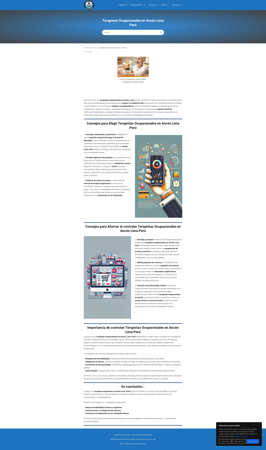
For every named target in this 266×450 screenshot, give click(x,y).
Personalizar (225, 441)
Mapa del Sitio (115, 439)
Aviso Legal (152, 439)
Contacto (127, 444)
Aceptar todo (253, 441)
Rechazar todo (239, 441)
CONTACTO (176, 5)
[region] (239, 434)
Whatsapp (134, 444)
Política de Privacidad (127, 439)
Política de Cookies (241, 436)
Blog (121, 444)
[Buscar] (160, 32)
